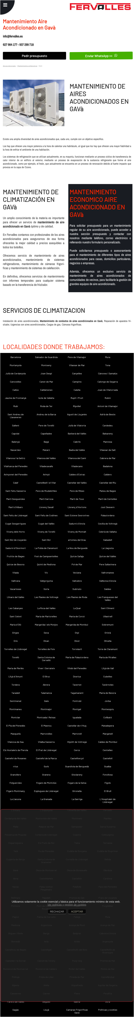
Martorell (77, 733)
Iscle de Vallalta (46, 397)
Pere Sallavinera (107, 564)
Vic (46, 572)
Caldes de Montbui (107, 741)
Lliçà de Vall (108, 668)
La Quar (77, 608)
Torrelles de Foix (46, 649)
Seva (46, 632)
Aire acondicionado (9, 66)
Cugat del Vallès (46, 523)
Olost (77, 640)
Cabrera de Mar (108, 458)
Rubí (15, 406)
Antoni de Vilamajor (107, 406)
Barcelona (15, 357)
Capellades (46, 433)
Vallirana (15, 580)
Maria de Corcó (77, 616)
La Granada (46, 799)
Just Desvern (108, 507)
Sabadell (107, 539)
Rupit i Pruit (77, 397)
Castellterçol (77, 758)
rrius (15, 766)
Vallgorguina (46, 580)
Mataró (46, 449)
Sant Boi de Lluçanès (15, 539)
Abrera (46, 684)
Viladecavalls (46, 466)
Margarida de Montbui (77, 624)
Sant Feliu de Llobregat (16, 515)
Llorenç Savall (46, 507)
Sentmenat (15, 701)
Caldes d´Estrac (77, 474)
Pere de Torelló (46, 425)
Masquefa (16, 733)
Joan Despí (46, 373)
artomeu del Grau (77, 539)
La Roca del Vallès (46, 608)
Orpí (77, 632)
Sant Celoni (16, 616)
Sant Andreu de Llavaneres (16, 416)
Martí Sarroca (46, 498)
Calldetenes (46, 389)
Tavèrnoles (107, 684)
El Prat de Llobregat (46, 750)
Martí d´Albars (16, 507)
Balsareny (108, 433)
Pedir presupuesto (34, 56)
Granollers (15, 774)
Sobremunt (108, 624)
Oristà (108, 632)
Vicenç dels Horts (15, 531)
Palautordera (107, 515)
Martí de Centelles (107, 498)
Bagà (46, 441)
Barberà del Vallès (77, 433)
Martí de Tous (77, 498)
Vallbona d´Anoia (107, 580)
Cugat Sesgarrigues (15, 523)
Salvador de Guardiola (46, 357)
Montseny (46, 365)
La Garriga (77, 799)
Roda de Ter (46, 406)
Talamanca (46, 692)
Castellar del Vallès (77, 482)
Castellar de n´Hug (77, 725)
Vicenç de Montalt (77, 531)
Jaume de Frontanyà (15, 397)
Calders (108, 474)
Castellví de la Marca (46, 758)
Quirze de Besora (15, 564)
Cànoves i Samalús (107, 373)
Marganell (108, 733)
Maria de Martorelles (46, 616)
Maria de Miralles (107, 657)
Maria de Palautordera (77, 657)
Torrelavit (77, 649)
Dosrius (77, 676)
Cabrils (77, 441)
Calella (77, 389)
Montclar (15, 717)
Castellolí (107, 758)
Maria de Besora (107, 692)
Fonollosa (108, 774)
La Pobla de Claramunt (46, 548)
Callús (16, 389)
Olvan (46, 640)
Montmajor (46, 709)
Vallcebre (77, 580)
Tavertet (77, 684)
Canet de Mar (46, 381)
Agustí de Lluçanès (77, 414)
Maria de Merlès (15, 668)
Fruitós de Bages (15, 556)
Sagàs (15, 1009)
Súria (46, 589)
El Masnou (46, 725)
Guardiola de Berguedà (77, 766)
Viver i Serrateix (46, 668)
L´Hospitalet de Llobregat (108, 800)
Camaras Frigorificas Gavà (77, 1011)
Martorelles (46, 733)
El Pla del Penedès (15, 725)
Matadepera (108, 725)
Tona (107, 365)
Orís (16, 640)
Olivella (107, 640)
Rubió (108, 397)
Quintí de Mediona (46, 564)
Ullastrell (107, 616)
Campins (77, 381)
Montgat (77, 709)
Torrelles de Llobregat (15, 649)
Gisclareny (77, 774)
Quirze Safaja (77, 556)
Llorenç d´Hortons (77, 507)
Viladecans (77, 466)
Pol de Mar (77, 564)
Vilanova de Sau (15, 741)
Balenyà (16, 441)
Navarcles (15, 449)
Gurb (46, 766)
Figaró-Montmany (15, 791)
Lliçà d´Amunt (16, 676)
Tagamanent (77, 692)
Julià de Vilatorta (77, 425)
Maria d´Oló (15, 624)
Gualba (107, 766)
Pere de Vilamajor (77, 357)
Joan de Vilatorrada (107, 389)
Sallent (15, 425)
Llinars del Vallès (15, 597)
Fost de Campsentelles (46, 556)
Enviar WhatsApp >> (99, 56)
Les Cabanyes (16, 608)
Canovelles (15, 381)
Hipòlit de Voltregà (77, 741)
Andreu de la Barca (46, 414)
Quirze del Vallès (107, 556)
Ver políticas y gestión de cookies (67, 904)
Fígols (108, 782)
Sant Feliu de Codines (46, 515)
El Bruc (46, 676)
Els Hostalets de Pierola (15, 750)
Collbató (107, 717)
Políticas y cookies (107, 1009)
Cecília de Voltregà (107, 523)
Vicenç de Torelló (46, 531)
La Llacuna (15, 799)
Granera (46, 774)
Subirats (76, 589)
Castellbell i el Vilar (46, 482)
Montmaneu (15, 709)
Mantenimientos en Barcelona (27, 66)
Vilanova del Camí (77, 458)
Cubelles (107, 676)
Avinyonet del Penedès (15, 474)
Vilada (15, 572)
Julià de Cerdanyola (15, 373)
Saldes (107, 589)
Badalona (107, 466)
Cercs (77, 750)
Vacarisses (15, 589)
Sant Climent (107, 608)
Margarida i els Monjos (46, 624)
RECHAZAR (57, 911)
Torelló (15, 657)
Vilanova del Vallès (46, 458)
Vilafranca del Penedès (15, 466)
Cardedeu (108, 425)
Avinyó (46, 474)
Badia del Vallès (77, 449)
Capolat (15, 433)
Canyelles (77, 373)
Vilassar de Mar (77, 365)
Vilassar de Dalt (108, 449)
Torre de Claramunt (108, 649)
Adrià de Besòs (107, 414)
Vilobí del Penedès (76, 668)
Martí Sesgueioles (15, 498)
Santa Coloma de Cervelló (46, 659)
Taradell (16, 692)
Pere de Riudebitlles (46, 490)
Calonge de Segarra (107, 381)
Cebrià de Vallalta (108, 531)
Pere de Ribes (77, 490)
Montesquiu (108, 709)
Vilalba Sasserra (46, 741)
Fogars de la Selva (77, 782)
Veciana (77, 572)
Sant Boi (46, 539)
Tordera (16, 684)
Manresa (107, 441)
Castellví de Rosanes (15, 758)
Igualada (77, 717)
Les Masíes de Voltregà (46, 597)
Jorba (108, 701)
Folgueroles (16, 782)
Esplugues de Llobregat (46, 791)
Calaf (15, 482)
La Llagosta (108, 548)
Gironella (77, 791)
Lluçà (46, 1009)
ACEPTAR (77, 911)
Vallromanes (107, 572)
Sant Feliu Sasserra (15, 490)
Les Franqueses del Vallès (107, 598)
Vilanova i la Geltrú (15, 458)
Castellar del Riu (107, 482)
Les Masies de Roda (77, 597)
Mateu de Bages (107, 490)
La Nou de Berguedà (76, 548)
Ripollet (77, 406)
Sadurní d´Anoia (77, 523)
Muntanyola (15, 365)
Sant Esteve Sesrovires (77, 515)
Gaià (46, 701)
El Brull (107, 791)
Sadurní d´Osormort (15, 548)
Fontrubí (77, 701)
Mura (107, 357)
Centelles (108, 750)
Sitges (15, 632)
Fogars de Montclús (46, 782)
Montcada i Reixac (46, 717)
